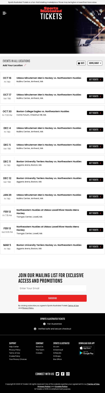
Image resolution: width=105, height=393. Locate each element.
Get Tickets (93, 79)
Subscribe (52, 298)
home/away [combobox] (94, 63)
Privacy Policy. (28, 308)
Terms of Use (73, 305)
